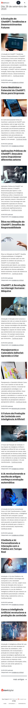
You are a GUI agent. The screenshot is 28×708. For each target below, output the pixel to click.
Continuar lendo (18, 76)
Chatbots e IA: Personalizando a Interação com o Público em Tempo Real (11, 546)
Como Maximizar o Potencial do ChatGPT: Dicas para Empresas (13, 90)
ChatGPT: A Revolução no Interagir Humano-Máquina (13, 288)
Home (5, 703)
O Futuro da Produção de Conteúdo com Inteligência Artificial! (13, 416)
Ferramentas (22, 703)
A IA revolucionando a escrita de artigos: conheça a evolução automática (13, 478)
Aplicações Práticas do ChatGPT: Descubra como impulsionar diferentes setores (13, 155)
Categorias (12, 703)
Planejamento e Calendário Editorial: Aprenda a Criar (12, 352)
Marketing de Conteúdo (19, 408)
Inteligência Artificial (18, 82)
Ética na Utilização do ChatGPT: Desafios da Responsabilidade (13, 224)
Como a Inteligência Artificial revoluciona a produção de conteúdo (13, 612)
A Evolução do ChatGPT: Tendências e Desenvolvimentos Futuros (13, 23)
